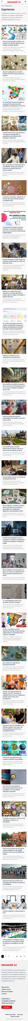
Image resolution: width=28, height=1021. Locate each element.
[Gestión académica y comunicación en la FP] (14, 901)
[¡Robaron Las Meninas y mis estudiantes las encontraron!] (14, 346)
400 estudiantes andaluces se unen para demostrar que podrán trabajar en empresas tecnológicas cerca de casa (13, 942)
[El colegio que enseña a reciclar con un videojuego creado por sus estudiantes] (14, 809)
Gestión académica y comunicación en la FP (14, 912)
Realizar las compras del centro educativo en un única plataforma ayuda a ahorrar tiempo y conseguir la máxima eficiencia (14, 294)
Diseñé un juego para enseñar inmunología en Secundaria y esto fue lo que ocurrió (14, 418)
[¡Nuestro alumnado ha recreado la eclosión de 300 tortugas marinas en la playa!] (14, 62)
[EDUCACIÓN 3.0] (14, 1)
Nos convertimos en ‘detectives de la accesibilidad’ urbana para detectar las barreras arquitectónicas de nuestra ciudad (14, 167)
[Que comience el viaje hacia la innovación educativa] (14, 653)
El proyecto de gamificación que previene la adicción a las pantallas (13, 758)
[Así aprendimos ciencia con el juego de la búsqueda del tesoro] (14, 467)
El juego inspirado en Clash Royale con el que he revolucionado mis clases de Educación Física (14, 261)
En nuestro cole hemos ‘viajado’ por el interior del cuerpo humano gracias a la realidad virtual (14, 198)
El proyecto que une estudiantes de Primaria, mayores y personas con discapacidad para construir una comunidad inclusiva (13, 728)
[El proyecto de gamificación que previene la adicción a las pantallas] (14, 748)
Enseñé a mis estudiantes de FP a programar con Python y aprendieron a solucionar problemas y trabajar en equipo (13, 540)
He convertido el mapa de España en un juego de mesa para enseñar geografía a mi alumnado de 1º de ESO (14, 104)
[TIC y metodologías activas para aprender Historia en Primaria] (14, 591)
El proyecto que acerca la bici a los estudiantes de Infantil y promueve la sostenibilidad (14, 882)
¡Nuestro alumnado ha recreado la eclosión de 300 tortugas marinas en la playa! (13, 73)
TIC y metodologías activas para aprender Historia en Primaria (12, 601)
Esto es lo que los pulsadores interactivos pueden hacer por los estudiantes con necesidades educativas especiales (13, 788)
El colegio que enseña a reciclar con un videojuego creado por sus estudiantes (14, 820)
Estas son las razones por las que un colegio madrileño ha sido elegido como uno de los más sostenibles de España (13, 851)
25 (16, 956)
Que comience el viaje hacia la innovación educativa (11, 663)
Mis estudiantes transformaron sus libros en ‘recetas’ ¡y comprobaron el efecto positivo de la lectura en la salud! (13, 572)
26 (20, 956)
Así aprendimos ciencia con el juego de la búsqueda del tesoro (14, 478)
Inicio (2, 5)
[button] (2, 1)
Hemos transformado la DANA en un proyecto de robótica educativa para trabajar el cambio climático (13, 43)
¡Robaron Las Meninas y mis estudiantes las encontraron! (11, 356)
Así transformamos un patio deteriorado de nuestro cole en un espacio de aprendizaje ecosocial (13, 448)
